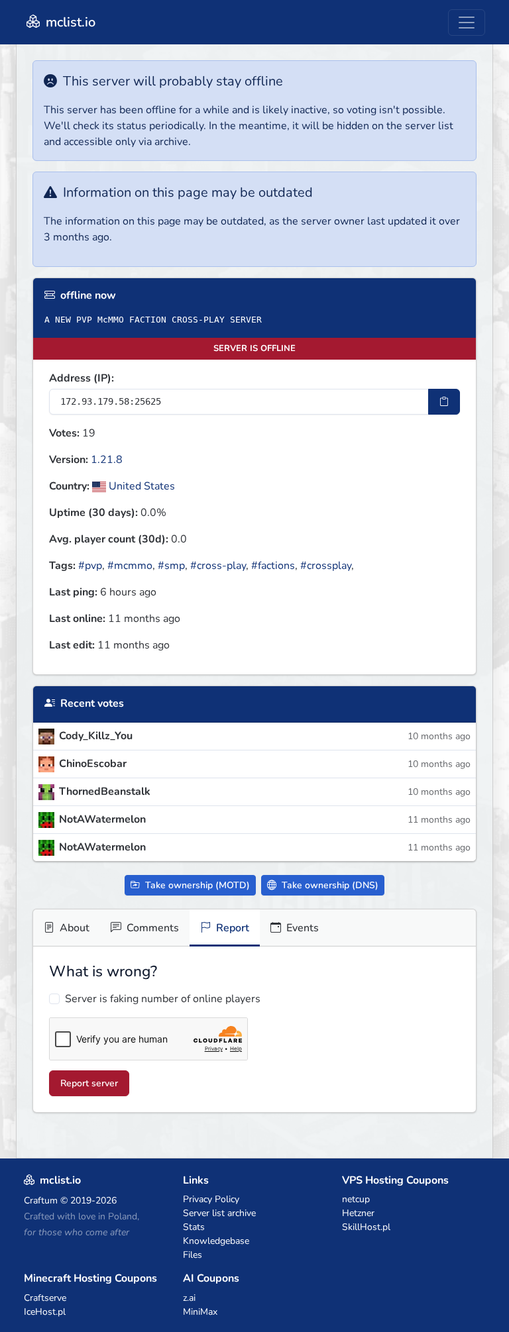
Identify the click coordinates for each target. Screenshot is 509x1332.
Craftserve (45, 1298)
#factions (273, 565)
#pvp (90, 565)
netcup (356, 1199)
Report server (89, 1083)
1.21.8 (107, 459)
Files (192, 1255)
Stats (194, 1227)
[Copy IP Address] (444, 402)
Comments (151, 928)
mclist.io (68, 22)
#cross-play (218, 565)
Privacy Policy (211, 1199)
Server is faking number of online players (162, 999)
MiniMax (200, 1312)
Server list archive (219, 1213)
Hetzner (358, 1213)
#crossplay (325, 565)
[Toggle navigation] (466, 22)
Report (231, 928)
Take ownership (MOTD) (196, 885)
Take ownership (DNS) (328, 885)
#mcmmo (129, 565)
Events (301, 928)
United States (140, 486)
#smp (171, 565)
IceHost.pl (45, 1312)
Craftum (41, 1200)
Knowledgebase (216, 1241)
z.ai (189, 1298)
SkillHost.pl (366, 1227)
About (73, 928)
